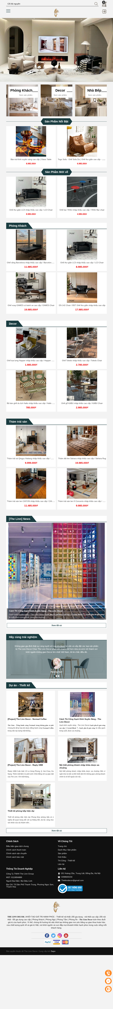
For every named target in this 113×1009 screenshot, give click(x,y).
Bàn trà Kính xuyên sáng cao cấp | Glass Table (31, 159)
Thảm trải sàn (18, 421)
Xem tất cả (57, 625)
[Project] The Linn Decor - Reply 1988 (25, 765)
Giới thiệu (62, 857)
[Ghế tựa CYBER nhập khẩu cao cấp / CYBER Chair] (82, 343)
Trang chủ (62, 846)
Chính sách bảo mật (15, 857)
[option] (56, 50)
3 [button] (58, 676)
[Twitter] (53, 935)
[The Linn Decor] (56, 12)
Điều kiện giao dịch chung (17, 846)
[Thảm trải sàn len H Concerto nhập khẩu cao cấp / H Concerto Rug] (31, 483)
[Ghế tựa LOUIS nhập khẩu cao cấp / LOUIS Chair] (82, 385)
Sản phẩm (62, 853)
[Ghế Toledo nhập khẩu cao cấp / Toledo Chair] (31, 343)
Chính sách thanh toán (16, 850)
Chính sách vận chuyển (16, 853)
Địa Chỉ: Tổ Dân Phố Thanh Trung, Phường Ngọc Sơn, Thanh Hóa (30, 885)
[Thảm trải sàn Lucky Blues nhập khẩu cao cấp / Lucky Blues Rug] (82, 483)
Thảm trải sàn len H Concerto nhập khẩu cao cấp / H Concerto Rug (36, 501)
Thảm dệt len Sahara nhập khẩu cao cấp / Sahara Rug (31, 458)
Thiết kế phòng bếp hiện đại (21, 811)
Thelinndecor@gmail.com (72, 880)
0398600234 (66, 877)
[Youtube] (66, 935)
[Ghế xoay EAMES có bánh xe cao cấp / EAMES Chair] (31, 287)
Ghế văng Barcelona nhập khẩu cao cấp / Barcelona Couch (33, 262)
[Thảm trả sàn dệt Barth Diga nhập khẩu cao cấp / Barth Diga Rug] (82, 441)
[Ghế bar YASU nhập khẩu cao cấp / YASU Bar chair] (82, 192)
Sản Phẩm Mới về (56, 171)
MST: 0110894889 (14, 877)
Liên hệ (61, 864)
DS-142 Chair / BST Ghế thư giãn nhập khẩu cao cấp (82, 305)
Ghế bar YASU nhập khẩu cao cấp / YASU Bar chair (82, 210)
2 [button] (56, 676)
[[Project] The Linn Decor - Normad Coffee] (31, 704)
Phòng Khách (17, 225)
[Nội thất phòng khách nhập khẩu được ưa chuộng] (82, 750)
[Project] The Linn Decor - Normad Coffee (27, 719)
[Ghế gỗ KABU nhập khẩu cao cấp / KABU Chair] (31, 385)
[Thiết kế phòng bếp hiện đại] (31, 796)
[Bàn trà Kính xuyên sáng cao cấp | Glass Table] (31, 141)
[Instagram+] (59, 935)
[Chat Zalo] (108, 989)
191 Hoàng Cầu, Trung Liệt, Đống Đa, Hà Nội (80, 873)
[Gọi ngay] (108, 973)
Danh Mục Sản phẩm (67, 850)
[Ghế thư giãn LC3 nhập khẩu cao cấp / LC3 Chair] (31, 192)
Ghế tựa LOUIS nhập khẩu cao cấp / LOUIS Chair (82, 403)
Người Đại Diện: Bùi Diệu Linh (19, 881)
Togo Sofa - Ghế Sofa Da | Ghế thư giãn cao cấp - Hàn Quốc (84, 159)
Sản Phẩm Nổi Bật (56, 121)
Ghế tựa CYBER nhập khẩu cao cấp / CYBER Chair (82, 360)
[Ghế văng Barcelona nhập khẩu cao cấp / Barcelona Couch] (31, 245)
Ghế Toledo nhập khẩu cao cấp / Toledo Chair (31, 360)
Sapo (52, 951)
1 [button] (54, 676)
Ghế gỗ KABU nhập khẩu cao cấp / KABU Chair (31, 403)
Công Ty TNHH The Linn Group (20, 874)
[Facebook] (47, 935)
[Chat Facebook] (108, 981)
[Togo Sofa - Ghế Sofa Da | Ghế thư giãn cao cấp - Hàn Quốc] (82, 141)
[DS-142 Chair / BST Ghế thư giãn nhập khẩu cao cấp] (82, 287)
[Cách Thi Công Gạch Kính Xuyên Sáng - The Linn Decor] (82, 704)
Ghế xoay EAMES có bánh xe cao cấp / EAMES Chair (31, 305)
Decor (13, 323)
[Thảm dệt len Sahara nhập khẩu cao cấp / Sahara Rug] (31, 441)
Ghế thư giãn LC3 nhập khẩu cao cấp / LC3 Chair (31, 210)
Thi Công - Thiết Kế (66, 860)
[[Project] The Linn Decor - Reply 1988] (31, 750)
